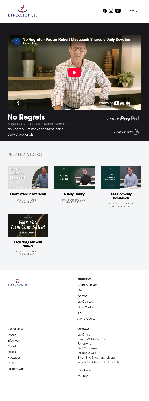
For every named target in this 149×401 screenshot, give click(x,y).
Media (12, 335)
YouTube (83, 376)
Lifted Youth (85, 307)
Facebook (84, 370)
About (12, 346)
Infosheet (14, 340)
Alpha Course (86, 319)
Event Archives (87, 285)
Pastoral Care (16, 369)
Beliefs (12, 352)
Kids (79, 313)
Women (82, 296)
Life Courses (85, 301)
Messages (14, 357)
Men (80, 290)
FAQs (11, 363)
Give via (113, 119)
